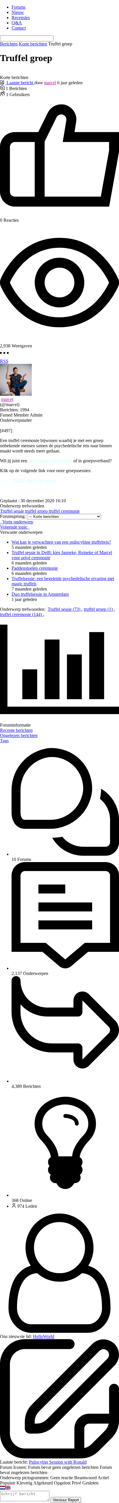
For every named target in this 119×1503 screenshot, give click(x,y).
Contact (19, 27)
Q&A (17, 22)
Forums (18, 7)
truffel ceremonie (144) (21, 614)
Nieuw (18, 12)
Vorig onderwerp (16, 521)
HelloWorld (43, 1336)
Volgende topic (15, 527)
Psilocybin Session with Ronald (58, 1462)
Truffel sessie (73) (64, 609)
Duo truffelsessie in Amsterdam (40, 594)
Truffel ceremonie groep (33, 480)
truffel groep (37, 511)
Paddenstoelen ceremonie (35, 568)
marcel (50, 82)
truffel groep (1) (99, 609)
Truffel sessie (12, 511)
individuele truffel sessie (50, 460)
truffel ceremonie (64, 511)
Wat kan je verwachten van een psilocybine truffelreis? (61, 542)
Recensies (21, 17)
